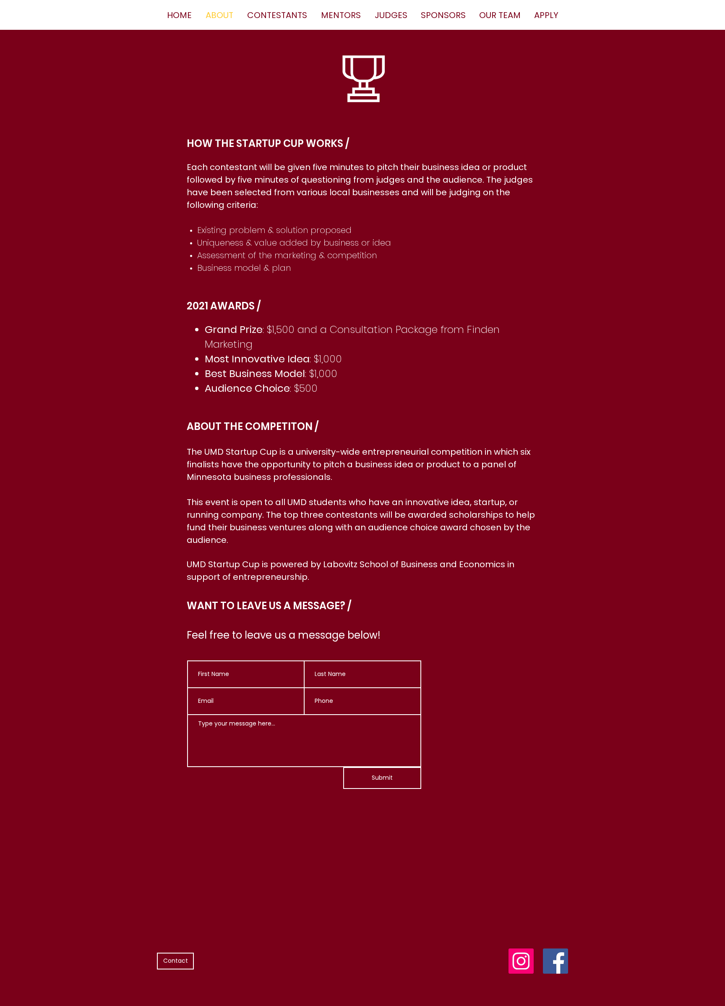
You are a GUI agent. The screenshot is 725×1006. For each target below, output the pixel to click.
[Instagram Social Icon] (521, 961)
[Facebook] (555, 961)
